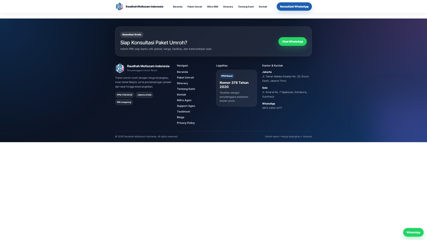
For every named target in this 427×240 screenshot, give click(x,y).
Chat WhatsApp (292, 41)
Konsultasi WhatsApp (294, 6)
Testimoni (183, 111)
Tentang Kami (246, 6)
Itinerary (228, 6)
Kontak (263, 6)
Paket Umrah (194, 6)
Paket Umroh (185, 77)
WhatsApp (413, 232)
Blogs (180, 117)
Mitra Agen (184, 100)
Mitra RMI (212, 6)
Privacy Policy (186, 122)
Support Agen (186, 106)
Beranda (177, 6)
